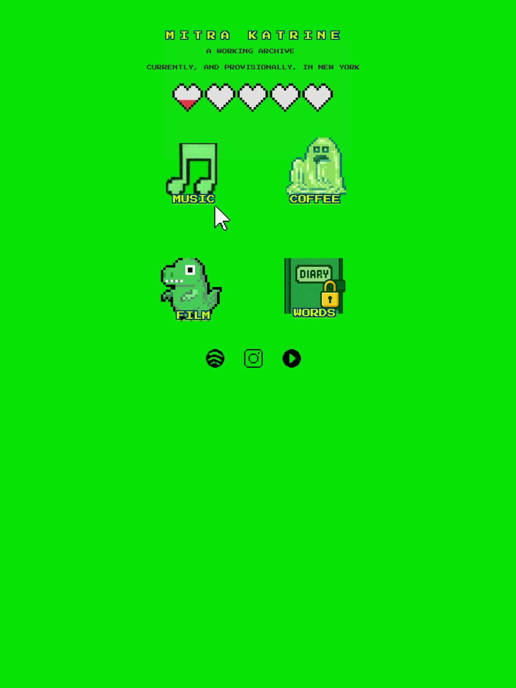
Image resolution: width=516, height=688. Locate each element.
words (315, 313)
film (194, 315)
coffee (315, 199)
